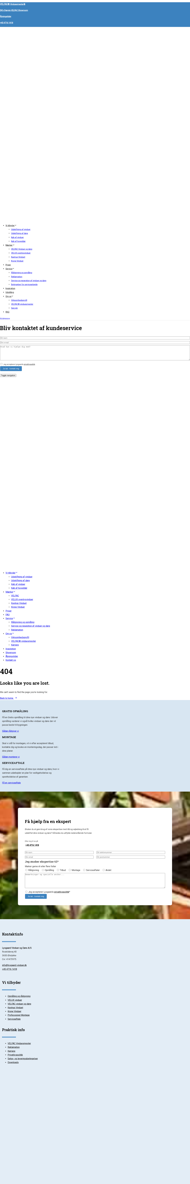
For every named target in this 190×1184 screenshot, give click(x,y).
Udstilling (10, 292)
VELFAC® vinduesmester (22, 304)
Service (9, 269)
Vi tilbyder (10, 225)
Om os (8, 296)
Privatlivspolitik (15, 1055)
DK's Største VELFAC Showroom (14, 10)
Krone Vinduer (17, 261)
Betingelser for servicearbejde (24, 284)
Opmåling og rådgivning (19, 996)
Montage (76, 870)
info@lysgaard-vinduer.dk (14, 965)
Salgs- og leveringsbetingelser (23, 1058)
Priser (8, 265)
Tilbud (63, 870)
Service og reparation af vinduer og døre (28, 280)
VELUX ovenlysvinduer (21, 253)
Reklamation (16, 277)
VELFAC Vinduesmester (19, 1043)
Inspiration (10, 288)
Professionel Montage (19, 1015)
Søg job (14, 308)
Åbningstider (5, 16)
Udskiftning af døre (19, 233)
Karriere (15, 645)
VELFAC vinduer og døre (19, 1004)
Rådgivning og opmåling (21, 273)
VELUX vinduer (15, 1000)
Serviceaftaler (93, 870)
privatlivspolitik (29, 364)
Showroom (11, 652)
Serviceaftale (14, 1019)
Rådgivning (33, 870)
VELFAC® (12, 4)
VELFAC (15, 595)
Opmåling (49, 870)
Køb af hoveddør (18, 241)
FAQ (7, 312)
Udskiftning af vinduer (20, 229)
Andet (108, 870)
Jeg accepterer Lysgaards (19, 364)
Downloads (13, 1062)
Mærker (9, 245)
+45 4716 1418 (6, 23)
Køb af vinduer (17, 237)
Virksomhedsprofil (19, 300)
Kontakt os (11, 660)
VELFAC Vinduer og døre (21, 249)
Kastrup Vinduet (18, 257)
